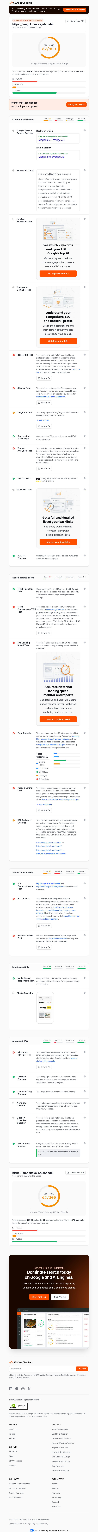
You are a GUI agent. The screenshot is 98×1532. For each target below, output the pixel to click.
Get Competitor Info (58, 341)
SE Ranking (57, 1497)
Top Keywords (58, 1466)
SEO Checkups (15, 1461)
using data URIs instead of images (50, 745)
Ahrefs (55, 1484)
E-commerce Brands (17, 1488)
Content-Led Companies (19, 1484)
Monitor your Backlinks (58, 542)
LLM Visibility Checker (61, 1452)
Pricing (12, 1434)
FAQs (11, 1456)
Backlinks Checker (60, 1434)
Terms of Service (16, 1524)
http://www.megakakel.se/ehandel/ (51, 854)
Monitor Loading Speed (58, 719)
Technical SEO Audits (61, 1461)
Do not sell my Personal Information (51, 1530)
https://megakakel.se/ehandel (32, 24)
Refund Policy (42, 1524)
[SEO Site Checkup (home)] (20, 3)
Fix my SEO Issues (76, 104)
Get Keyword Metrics (58, 273)
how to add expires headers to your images (60, 799)
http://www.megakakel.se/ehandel (50, 886)
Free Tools (13, 1429)
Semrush (55, 1502)
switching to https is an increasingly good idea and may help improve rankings (55, 910)
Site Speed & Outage (61, 1457)
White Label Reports (60, 1470)
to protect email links (58, 938)
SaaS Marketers (16, 1497)
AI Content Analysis (60, 1429)
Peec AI (55, 1488)
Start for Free (39, 1297)
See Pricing (60, 1297)
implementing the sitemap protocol (50, 397)
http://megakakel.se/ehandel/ (49, 846)
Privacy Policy (29, 1524)
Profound (56, 1493)
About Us (13, 1452)
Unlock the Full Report (75, 10)
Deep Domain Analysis (61, 1438)
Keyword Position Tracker (63, 1443)
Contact (12, 1465)
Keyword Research (60, 1448)
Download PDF (77, 21)
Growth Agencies (16, 1493)
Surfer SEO (56, 1507)
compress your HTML (55, 609)
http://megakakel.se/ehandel (48, 842)
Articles (12, 1438)
